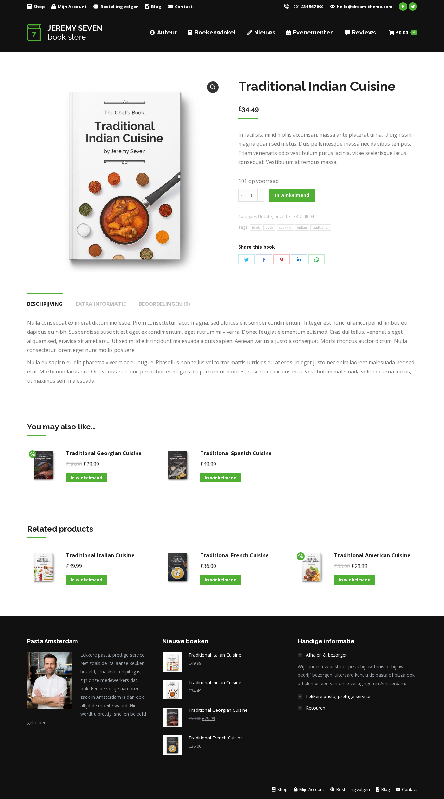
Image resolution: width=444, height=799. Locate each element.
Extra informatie (101, 303)
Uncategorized (272, 216)
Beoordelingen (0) (164, 303)
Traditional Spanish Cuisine (236, 453)
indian (302, 227)
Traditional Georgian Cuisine (104, 453)
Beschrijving (45, 303)
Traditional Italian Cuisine (100, 555)
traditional (320, 227)
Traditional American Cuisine (372, 555)
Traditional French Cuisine (234, 555)
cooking (285, 227)
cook (269, 227)
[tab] (45, 300)
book (256, 227)
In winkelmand (292, 195)
